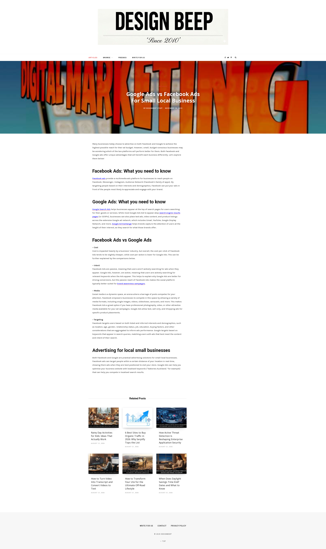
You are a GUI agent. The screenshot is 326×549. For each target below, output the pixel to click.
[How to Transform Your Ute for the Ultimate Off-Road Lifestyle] (138, 464)
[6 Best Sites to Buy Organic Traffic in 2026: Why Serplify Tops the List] (138, 418)
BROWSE (106, 58)
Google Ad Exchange (122, 224)
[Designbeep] (163, 27)
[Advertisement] (213, 181)
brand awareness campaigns (131, 283)
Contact (162, 526)
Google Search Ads (101, 209)
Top (164, 541)
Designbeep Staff (154, 108)
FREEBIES (122, 58)
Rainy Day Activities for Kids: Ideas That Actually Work (101, 436)
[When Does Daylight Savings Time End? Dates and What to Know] (171, 464)
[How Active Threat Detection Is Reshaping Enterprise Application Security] (171, 418)
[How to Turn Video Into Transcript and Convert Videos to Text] (104, 464)
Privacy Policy (178, 526)
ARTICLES (93, 58)
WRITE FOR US (138, 58)
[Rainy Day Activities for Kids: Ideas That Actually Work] (104, 418)
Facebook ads (99, 178)
